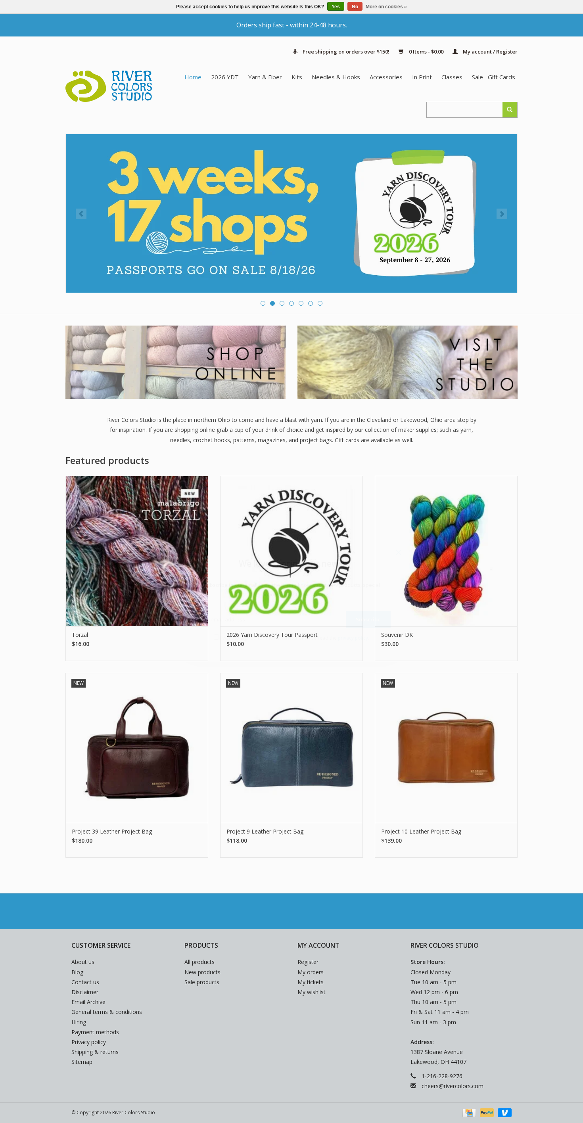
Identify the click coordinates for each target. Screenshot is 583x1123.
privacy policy (353, 637)
